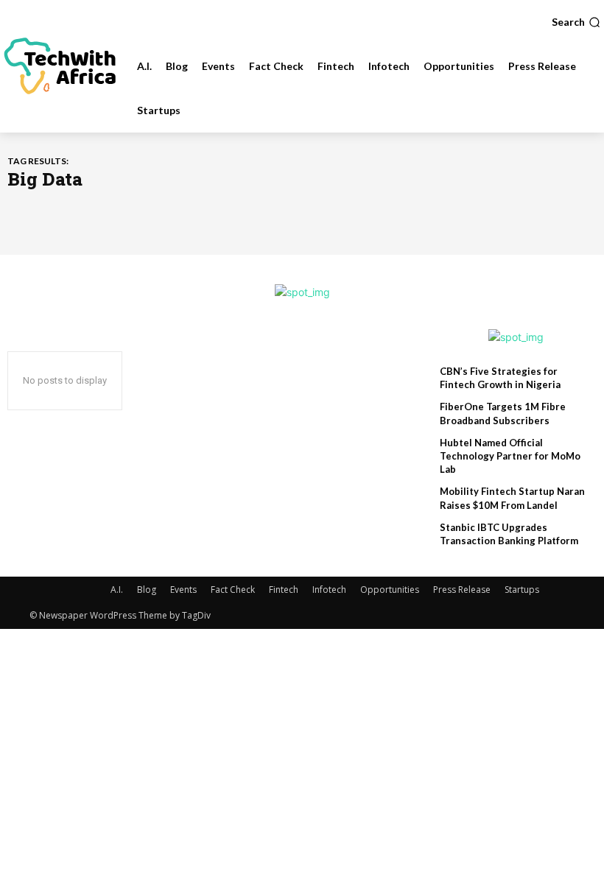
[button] (576, 22)
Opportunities (389, 589)
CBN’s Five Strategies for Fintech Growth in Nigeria (500, 377)
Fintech (283, 589)
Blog (146, 589)
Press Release (462, 589)
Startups (522, 589)
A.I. (116, 589)
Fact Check (233, 589)
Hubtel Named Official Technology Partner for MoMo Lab (510, 456)
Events (183, 589)
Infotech (329, 589)
